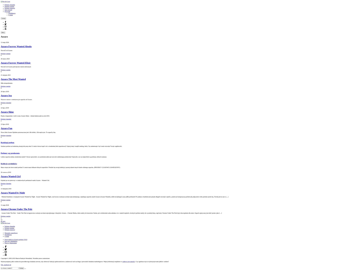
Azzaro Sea (6, 95)
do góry (3, 221)
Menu (3, 32)
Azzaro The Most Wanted (13, 79)
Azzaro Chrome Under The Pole (16, 209)
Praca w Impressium (11, 243)
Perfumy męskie (9, 6)
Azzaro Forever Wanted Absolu (16, 46)
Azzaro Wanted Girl (11, 176)
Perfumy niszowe (10, 8)
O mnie (10, 15)
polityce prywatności (128, 261)
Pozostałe (7, 11)
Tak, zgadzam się (6, 265)
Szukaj (3, 18)
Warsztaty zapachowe (11, 233)
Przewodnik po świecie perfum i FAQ (16, 239)
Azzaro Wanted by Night (13, 193)
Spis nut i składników (11, 241)
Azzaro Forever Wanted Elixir (16, 63)
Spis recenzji (8, 10)
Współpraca (11, 13)
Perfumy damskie (10, 5)
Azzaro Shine (7, 112)
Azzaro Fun (6, 128)
